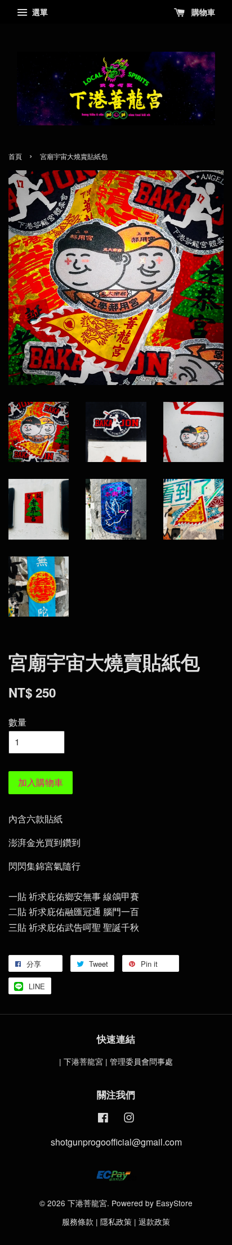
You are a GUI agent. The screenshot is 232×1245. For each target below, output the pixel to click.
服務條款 (77, 1221)
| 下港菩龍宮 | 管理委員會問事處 (116, 1061)
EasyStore (174, 1202)
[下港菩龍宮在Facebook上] (103, 1119)
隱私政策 (116, 1221)
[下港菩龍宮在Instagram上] (129, 1119)
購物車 (202, 11)
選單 (39, 11)
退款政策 (154, 1221)
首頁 (15, 156)
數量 (17, 722)
